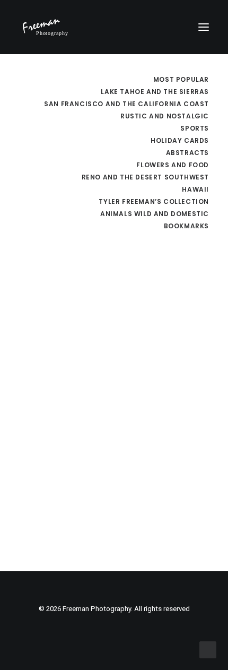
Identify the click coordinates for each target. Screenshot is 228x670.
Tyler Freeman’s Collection (154, 201)
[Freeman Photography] (45, 27)
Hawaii (195, 189)
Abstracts (187, 152)
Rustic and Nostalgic (164, 116)
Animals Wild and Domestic (154, 213)
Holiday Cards (180, 140)
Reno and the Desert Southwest (145, 177)
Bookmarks (186, 225)
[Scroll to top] (207, 649)
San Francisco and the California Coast (126, 103)
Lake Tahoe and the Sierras (155, 91)
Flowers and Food (172, 164)
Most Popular (181, 79)
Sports (194, 128)
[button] (203, 27)
